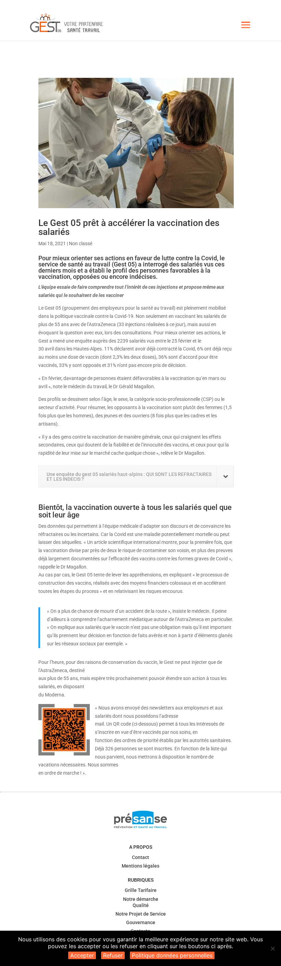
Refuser (113, 955)
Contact (140, 857)
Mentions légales (140, 866)
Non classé (80, 243)
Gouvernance (140, 922)
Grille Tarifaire (141, 890)
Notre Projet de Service (140, 914)
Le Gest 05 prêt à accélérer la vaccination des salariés (128, 227)
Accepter (82, 955)
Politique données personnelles (172, 955)
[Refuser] (272, 948)
